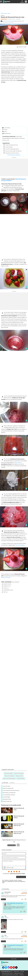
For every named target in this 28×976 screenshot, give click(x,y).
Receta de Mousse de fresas (19, 809)
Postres (5, 13)
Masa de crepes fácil (7, 801)
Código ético (22, 974)
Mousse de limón (20, 778)
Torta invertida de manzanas (9, 795)
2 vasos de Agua (9, 147)
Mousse (8, 13)
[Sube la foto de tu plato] (18, 845)
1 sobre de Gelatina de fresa (11, 145)
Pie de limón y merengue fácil (9, 793)
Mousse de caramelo (18, 773)
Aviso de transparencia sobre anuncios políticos (10, 974)
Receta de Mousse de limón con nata (19, 832)
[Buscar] (26, 2)
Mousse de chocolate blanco (9, 778)
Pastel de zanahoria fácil (8, 788)
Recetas (2, 13)
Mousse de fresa (19, 776)
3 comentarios (17, 19)
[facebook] (3, 967)
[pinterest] (14, 967)
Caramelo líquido (6, 797)
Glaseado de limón (7, 799)
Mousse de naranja (8, 773)
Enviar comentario (21, 877)
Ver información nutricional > (14, 155)
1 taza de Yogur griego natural (12, 149)
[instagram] (8, 967)
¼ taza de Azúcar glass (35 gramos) (13, 151)
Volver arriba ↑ (14, 959)
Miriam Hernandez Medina (8, 21)
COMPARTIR (22, 2)
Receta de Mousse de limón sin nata (19, 824)
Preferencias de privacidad (18, 973)
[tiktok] (16, 967)
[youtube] (11, 967)
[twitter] (6, 967)
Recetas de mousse (5, 577)
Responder (3, 899)
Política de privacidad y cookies (7, 973)
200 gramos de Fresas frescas (12, 153)
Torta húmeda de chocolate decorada (11, 790)
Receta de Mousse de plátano (19, 817)
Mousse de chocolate (9, 776)
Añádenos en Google (22, 47)
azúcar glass (18, 462)
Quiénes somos (16, 971)
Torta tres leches (6, 786)
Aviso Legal (22, 971)
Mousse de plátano (19, 545)
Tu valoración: (6, 873)
